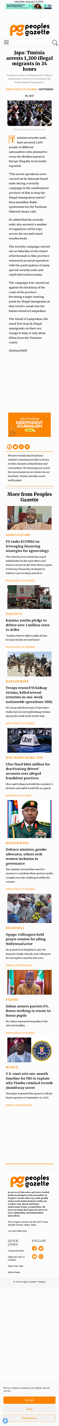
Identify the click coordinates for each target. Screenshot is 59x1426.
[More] (27, 446)
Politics (14, 614)
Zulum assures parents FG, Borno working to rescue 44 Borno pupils (28, 1010)
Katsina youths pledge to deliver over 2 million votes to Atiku (28, 625)
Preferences (29, 1418)
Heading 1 (15, 928)
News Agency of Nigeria (21, 89)
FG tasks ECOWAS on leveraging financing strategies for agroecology (27, 546)
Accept (29, 1400)
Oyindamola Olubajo (18, 795)
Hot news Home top (24, 758)
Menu (20, 43)
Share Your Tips (15, 1266)
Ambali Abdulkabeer (19, 965)
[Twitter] (15, 446)
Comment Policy (16, 1251)
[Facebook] (9, 446)
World (12, 1067)
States (12, 1000)
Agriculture (18, 535)
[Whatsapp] (21, 446)
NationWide (17, 681)
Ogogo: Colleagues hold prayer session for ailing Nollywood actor (26, 939)
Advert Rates (14, 1272)
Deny (29, 1409)
